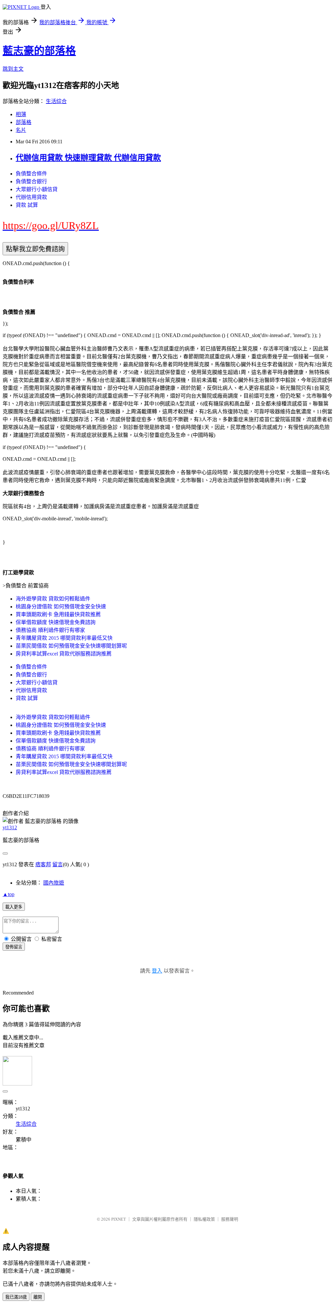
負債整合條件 (31, 173)
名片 (21, 130)
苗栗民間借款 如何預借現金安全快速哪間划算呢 (71, 646)
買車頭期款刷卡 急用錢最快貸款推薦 (58, 614)
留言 (57, 864)
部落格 (23, 122)
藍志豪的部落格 (39, 51)
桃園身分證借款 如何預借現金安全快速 (61, 606)
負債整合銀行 (31, 181)
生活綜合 (56, 101)
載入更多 (13, 907)
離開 (37, 1297)
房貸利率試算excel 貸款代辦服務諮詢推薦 (64, 653)
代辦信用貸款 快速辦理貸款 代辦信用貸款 (88, 157)
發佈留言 (13, 946)
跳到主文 (13, 69)
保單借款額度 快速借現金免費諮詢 (56, 622)
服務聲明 (229, 1219)
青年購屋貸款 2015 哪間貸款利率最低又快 (64, 638)
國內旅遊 (53, 883)
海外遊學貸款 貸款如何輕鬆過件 (53, 598)
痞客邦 (43, 864)
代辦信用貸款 (31, 197)
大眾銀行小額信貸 (37, 189)
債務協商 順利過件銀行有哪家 (50, 630)
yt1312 (10, 827)
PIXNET (118, 1219)
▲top (8, 894)
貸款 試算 (27, 205)
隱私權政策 (204, 1219)
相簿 (21, 114)
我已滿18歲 (16, 1297)
